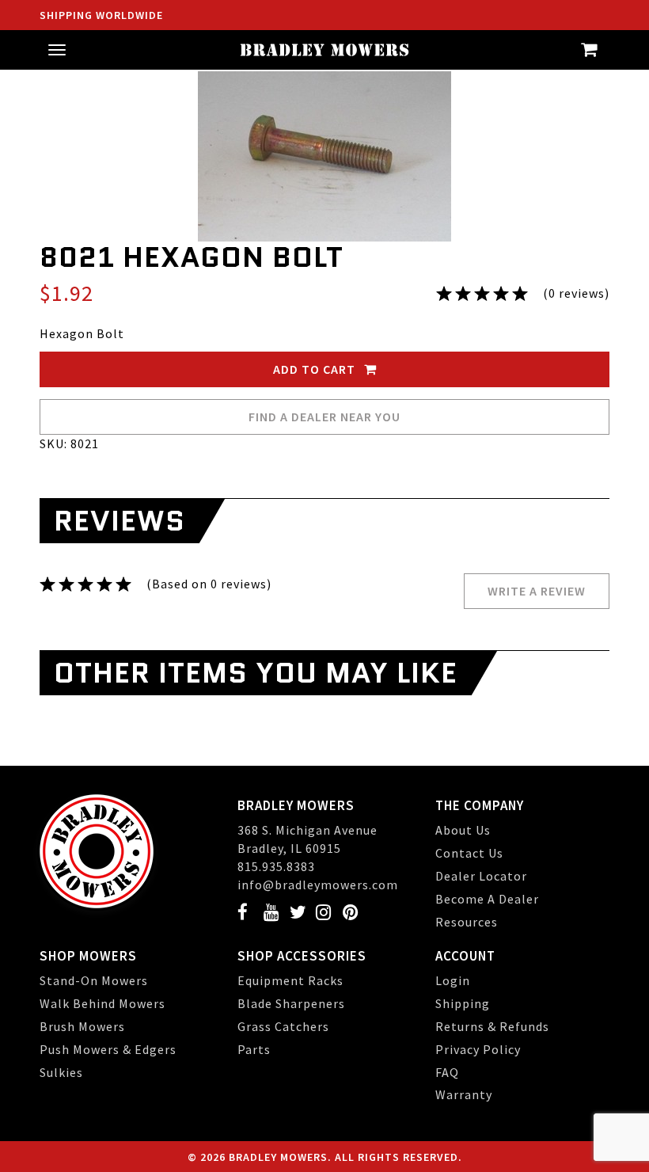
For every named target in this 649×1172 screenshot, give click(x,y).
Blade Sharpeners (291, 1003)
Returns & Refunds (492, 1026)
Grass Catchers (283, 1026)
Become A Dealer (487, 899)
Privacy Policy (478, 1049)
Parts (254, 1049)
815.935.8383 (276, 866)
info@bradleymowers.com (317, 884)
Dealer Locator (481, 876)
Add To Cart (316, 369)
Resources (466, 922)
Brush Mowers (82, 1026)
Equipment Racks (290, 980)
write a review (537, 591)
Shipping (462, 1003)
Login (452, 980)
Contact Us (469, 853)
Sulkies (61, 1072)
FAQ (447, 1072)
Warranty (463, 1094)
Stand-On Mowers (94, 980)
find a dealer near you (324, 416)
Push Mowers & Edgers (108, 1049)
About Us (463, 830)
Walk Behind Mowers (102, 1003)
